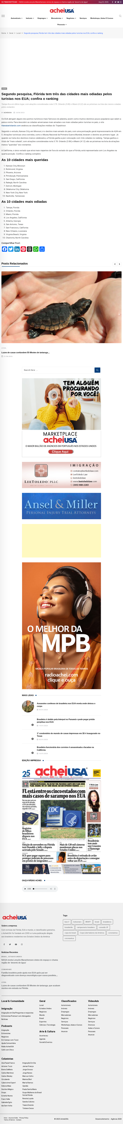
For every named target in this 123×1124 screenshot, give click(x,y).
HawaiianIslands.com (11, 125)
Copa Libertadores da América (92, 933)
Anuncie (64, 1031)
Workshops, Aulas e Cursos (101, 18)
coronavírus (69, 938)
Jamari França (28, 1066)
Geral (11, 33)
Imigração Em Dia (29, 1063)
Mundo (42, 1015)
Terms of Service (9, 1120)
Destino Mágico (7, 1089)
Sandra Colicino (28, 1102)
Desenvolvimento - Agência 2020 (108, 1119)
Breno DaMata (6, 1069)
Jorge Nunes (27, 1073)
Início (5, 1118)
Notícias (4, 1019)
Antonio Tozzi (6, 1066)
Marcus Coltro (27, 1076)
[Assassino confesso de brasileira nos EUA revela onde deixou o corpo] (28, 706)
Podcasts (6, 1026)
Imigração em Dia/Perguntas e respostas (17, 1013)
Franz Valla (5, 1099)
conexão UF (103, 927)
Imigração (6, 1008)
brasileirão (69, 927)
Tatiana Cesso (28, 1108)
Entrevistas (5, 1033)
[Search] (120, 15)
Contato (18, 1120)
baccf (67, 922)
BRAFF (88, 922)
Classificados (68, 1001)
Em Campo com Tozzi (9, 1040)
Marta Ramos (27, 1083)
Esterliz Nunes (7, 1096)
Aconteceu (43, 1036)
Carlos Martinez (7, 1073)
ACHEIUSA (8, 112)
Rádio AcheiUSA (7, 1047)
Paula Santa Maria (29, 1089)
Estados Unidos (15, 957)
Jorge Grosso (27, 1069)
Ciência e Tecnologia (47, 1025)
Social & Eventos (45, 1042)
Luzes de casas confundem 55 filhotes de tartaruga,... (25, 353)
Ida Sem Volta (6, 1106)
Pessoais (61, 24)
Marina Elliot (27, 1079)
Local (18, 33)
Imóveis (29, 18)
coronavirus (113, 933)
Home (3, 33)
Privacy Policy (23, 1118)
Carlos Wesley (6, 1076)
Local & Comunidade (12, 1001)
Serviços (83, 18)
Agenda (42, 1039)
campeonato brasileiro (86, 927)
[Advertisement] (61, 56)
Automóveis (16, 18)
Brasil (4, 957)
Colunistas (7, 1058)
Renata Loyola (27, 1098)
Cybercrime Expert (8, 1083)
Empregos (42, 18)
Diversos (91, 1025)
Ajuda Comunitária (8, 1043)
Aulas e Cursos (94, 1028)
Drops (3, 1092)
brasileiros (107, 922)
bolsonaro (77, 922)
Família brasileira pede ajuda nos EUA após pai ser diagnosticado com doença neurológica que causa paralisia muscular (28, 975)
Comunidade (6, 969)
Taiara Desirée (28, 1105)
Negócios (70, 18)
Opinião (25, 1086)
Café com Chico (7, 1050)
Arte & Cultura (47, 1031)
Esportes (42, 1022)
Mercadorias (56, 18)
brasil (97, 922)
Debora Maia (6, 1086)
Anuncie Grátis (13, 1118)
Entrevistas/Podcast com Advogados (16, 1016)
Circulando (5, 1079)
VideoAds (93, 1001)
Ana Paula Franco (8, 1063)
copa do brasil (70, 933)
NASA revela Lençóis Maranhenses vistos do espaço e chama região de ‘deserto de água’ (53, 2)
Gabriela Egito (6, 1102)
